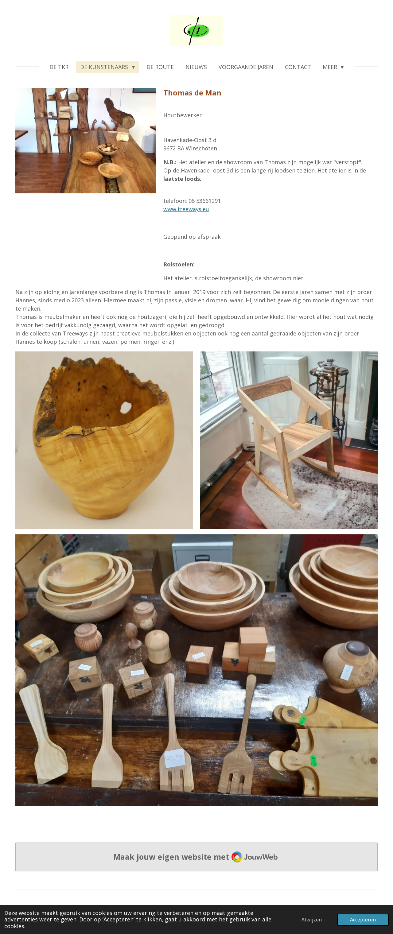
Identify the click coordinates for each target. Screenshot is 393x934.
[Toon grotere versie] (104, 440)
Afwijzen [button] (312, 919)
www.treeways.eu (186, 209)
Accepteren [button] (363, 919)
